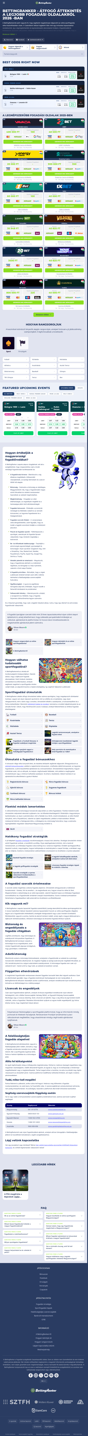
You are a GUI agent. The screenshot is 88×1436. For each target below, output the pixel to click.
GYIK (44, 1319)
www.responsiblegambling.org (59, 1122)
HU (42, 1381)
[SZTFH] (16, 1402)
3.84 (63, 421)
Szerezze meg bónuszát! (23, 141)
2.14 (50, 424)
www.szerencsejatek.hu (56, 1109)
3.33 (23, 424)
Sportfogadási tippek (43, 1308)
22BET (8, 420)
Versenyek (43, 1286)
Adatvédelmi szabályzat (42, 1434)
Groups (80, 388)
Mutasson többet (42, 315)
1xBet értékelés (64, 209)
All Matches (8, 394)
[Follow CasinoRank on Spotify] (51, 1375)
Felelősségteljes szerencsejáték (43, 1312)
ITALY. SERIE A (21, 394)
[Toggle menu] (4, 3)
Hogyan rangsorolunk (44, 1342)
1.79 (84, 421)
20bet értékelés (22, 274)
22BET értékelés (64, 145)
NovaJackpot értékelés (64, 274)
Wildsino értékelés (64, 242)
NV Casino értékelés (23, 306)
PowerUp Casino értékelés (64, 177)
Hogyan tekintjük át (44, 1338)
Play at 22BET (19, 433)
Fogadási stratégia (43, 1304)
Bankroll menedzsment (43, 1316)
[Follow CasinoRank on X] (41, 1375)
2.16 (16, 421)
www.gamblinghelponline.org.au (59, 1126)
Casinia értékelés (64, 306)
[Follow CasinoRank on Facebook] (31, 1375)
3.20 (23, 421)
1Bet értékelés (23, 209)
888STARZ (8, 424)
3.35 (56, 424)
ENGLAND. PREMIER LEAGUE (13, 398)
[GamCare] (39, 1410)
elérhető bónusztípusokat (14, 766)
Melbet (9, 428)
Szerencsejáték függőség (26, 1434)
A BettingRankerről (43, 1334)
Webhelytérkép (43, 1349)
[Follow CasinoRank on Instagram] (36, 1375)
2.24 (16, 424)
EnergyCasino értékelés (22, 177)
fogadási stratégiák (22, 840)
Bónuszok (44, 1274)
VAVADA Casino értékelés (23, 145)
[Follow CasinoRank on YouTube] (46, 1375)
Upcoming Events (67, 388)
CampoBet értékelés (23, 242)
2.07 (50, 421)
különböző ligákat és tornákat (38, 704)
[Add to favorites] (5, 73)
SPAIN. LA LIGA (54, 394)
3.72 (29, 424)
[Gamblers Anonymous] (80, 1402)
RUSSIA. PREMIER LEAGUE (38, 394)
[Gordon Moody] (66, 1402)
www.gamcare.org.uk (56, 1114)
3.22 (56, 421)
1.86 (84, 424)
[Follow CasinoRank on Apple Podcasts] (56, 1375)
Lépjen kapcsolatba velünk (43, 1346)
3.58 (29, 421)
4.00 (63, 424)
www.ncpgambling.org (56, 1118)
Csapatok (43, 1289)
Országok (44, 1282)
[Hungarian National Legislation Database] (44, 1402)
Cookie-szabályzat (10, 1434)
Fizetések (43, 1278)
